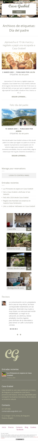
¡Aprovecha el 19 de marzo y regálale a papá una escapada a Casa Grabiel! (19, 45)
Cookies (33, 427)
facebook (20, 429)
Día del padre (24, 75)
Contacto (19, 427)
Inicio (4, 427)
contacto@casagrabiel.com (12, 411)
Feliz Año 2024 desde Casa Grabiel (16, 197)
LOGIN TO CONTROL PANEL (19, 175)
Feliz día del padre (19, 105)
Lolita (32, 72)
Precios (11, 427)
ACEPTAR (20, 439)
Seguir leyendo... (19, 97)
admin (18, 131)
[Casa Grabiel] (19, 7)
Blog (26, 427)
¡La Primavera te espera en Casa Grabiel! (18, 189)
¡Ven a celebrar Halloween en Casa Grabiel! (19, 206)
